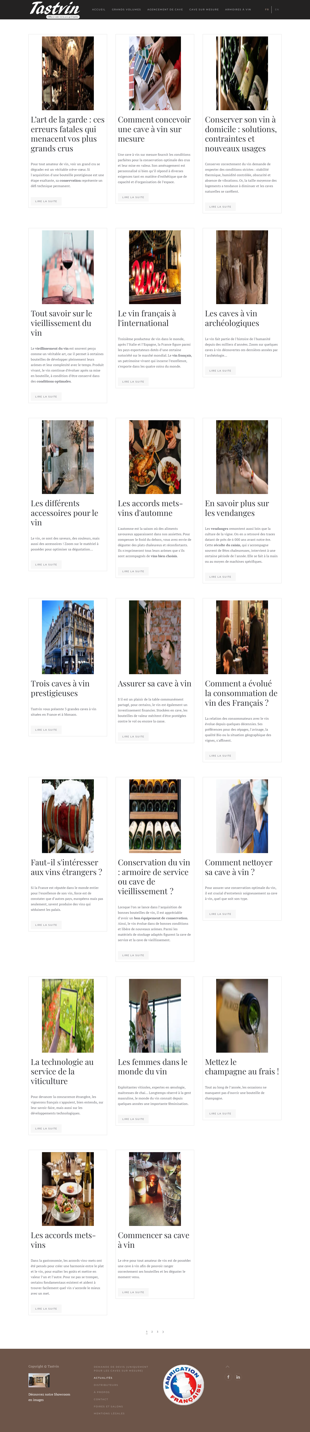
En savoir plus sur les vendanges (237, 508)
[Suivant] (163, 1332)
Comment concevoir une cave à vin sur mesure (154, 129)
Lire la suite (46, 201)
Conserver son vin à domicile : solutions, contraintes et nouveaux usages (241, 133)
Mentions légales (109, 1413)
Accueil (99, 9)
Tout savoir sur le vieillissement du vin (61, 323)
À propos (102, 1392)
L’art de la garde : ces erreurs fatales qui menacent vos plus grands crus (68, 133)
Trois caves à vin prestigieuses (60, 688)
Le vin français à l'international (147, 318)
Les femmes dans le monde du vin (152, 1066)
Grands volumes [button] (126, 9)
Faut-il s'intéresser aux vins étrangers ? (66, 867)
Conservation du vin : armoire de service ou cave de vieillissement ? (154, 876)
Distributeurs (106, 1385)
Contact (101, 1399)
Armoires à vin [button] (238, 9)
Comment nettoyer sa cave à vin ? (238, 867)
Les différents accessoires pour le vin (64, 512)
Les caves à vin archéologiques (232, 318)
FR (267, 9)
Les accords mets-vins (63, 1239)
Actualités (103, 1377)
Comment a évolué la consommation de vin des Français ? (241, 693)
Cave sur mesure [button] (204, 9)
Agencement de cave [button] (165, 9)
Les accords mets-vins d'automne (150, 508)
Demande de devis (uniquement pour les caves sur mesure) (121, 1368)
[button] (227, 1367)
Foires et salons (108, 1406)
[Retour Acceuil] (54, 9)
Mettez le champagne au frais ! (242, 1066)
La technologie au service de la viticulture (62, 1071)
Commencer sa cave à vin (153, 1239)
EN (277, 9)
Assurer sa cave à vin (154, 683)
